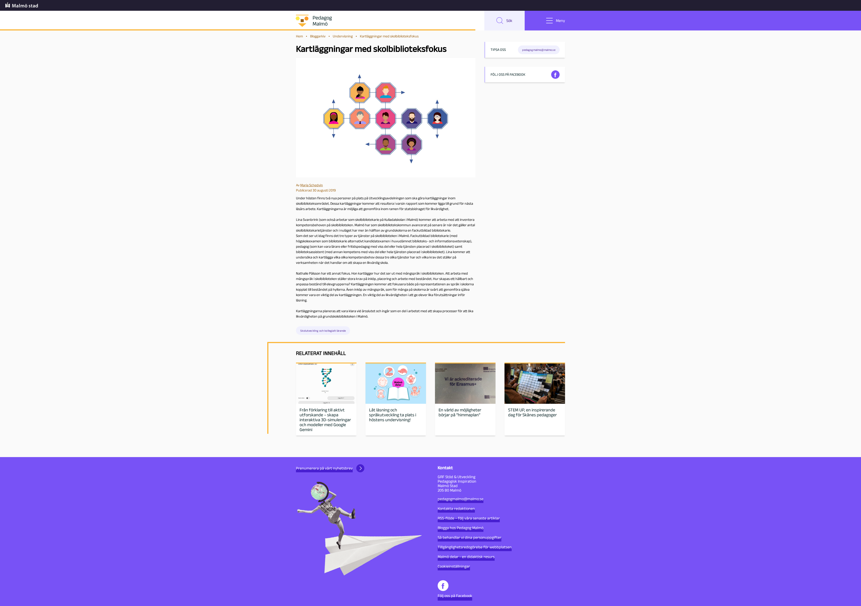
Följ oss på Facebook (455, 595)
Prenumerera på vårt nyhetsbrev (324, 468)
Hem (299, 36)
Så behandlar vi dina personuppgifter (469, 537)
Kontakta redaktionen (456, 508)
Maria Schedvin (311, 185)
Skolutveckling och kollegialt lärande (323, 330)
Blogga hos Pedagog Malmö (460, 528)
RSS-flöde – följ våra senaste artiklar (469, 518)
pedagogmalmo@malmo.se (460, 499)
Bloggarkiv (318, 36)
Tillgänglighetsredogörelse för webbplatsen (475, 547)
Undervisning (343, 36)
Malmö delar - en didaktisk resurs (466, 556)
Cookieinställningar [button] (454, 566)
